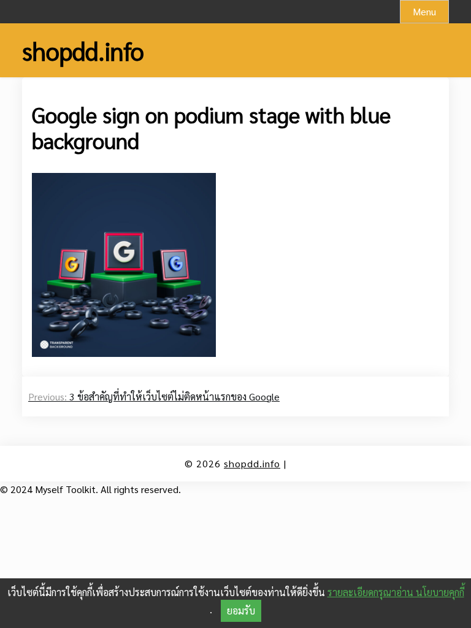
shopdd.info (83, 50)
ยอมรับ (241, 610)
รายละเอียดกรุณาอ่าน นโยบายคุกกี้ (395, 592)
